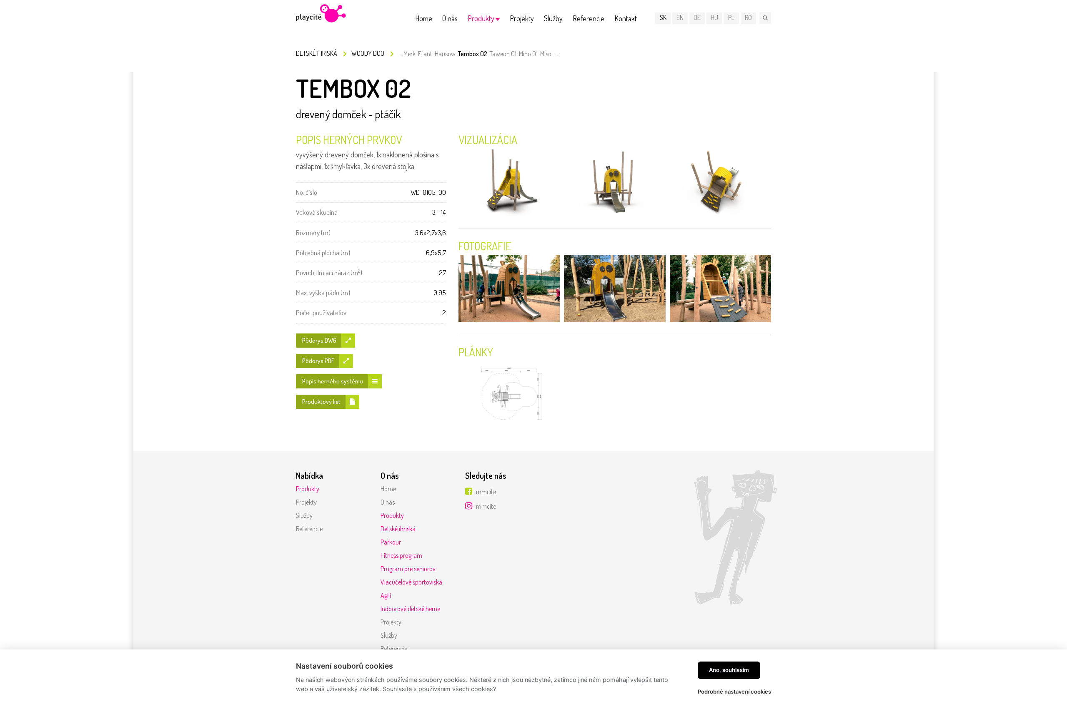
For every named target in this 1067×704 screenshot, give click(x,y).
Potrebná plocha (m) (323, 252)
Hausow (445, 54)
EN (680, 17)
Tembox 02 (472, 54)
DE (697, 17)
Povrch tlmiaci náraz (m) (329, 272)
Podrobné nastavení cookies (734, 691)
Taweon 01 (503, 54)
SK (663, 17)
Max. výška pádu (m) (323, 292)
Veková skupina (317, 212)
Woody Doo (367, 53)
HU (714, 17)
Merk (409, 54)
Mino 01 (528, 54)
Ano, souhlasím (729, 670)
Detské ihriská (316, 53)
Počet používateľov (321, 312)
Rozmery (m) (313, 232)
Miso (545, 54)
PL (731, 17)
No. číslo (306, 192)
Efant (425, 54)
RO (748, 17)
